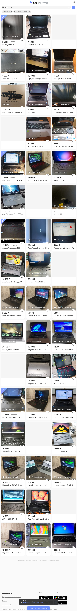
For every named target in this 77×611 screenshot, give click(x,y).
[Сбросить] (69, 7)
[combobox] (36, 7)
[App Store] (46, 598)
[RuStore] (60, 603)
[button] (22, 40)
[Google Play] (60, 598)
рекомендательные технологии (33, 602)
